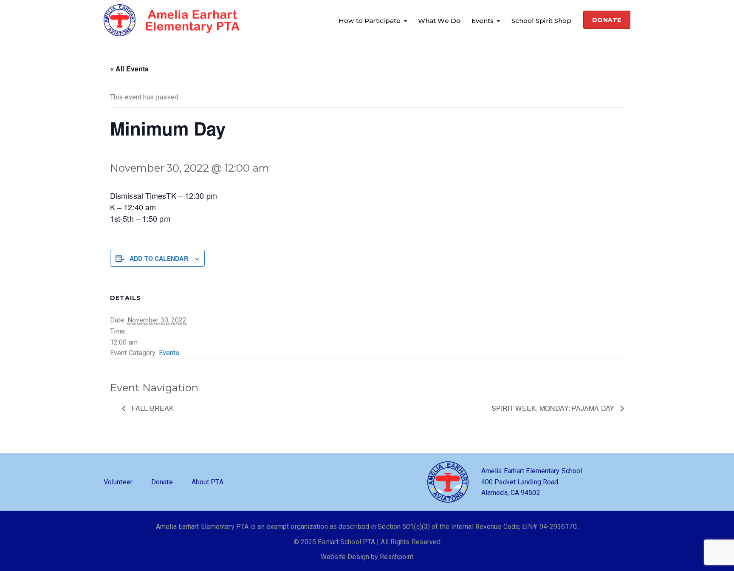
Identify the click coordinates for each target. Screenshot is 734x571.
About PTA (207, 482)
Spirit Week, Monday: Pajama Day (553, 408)
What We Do (439, 21)
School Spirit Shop (541, 21)
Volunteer (118, 482)
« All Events (129, 68)
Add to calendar (159, 258)
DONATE (606, 20)
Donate (162, 482)
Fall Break (152, 408)
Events (482, 21)
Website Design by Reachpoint (367, 557)
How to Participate (370, 21)
